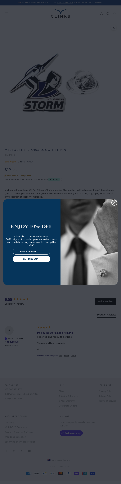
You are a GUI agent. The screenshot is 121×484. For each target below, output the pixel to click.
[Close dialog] (114, 202)
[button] (113, 476)
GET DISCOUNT (31, 259)
